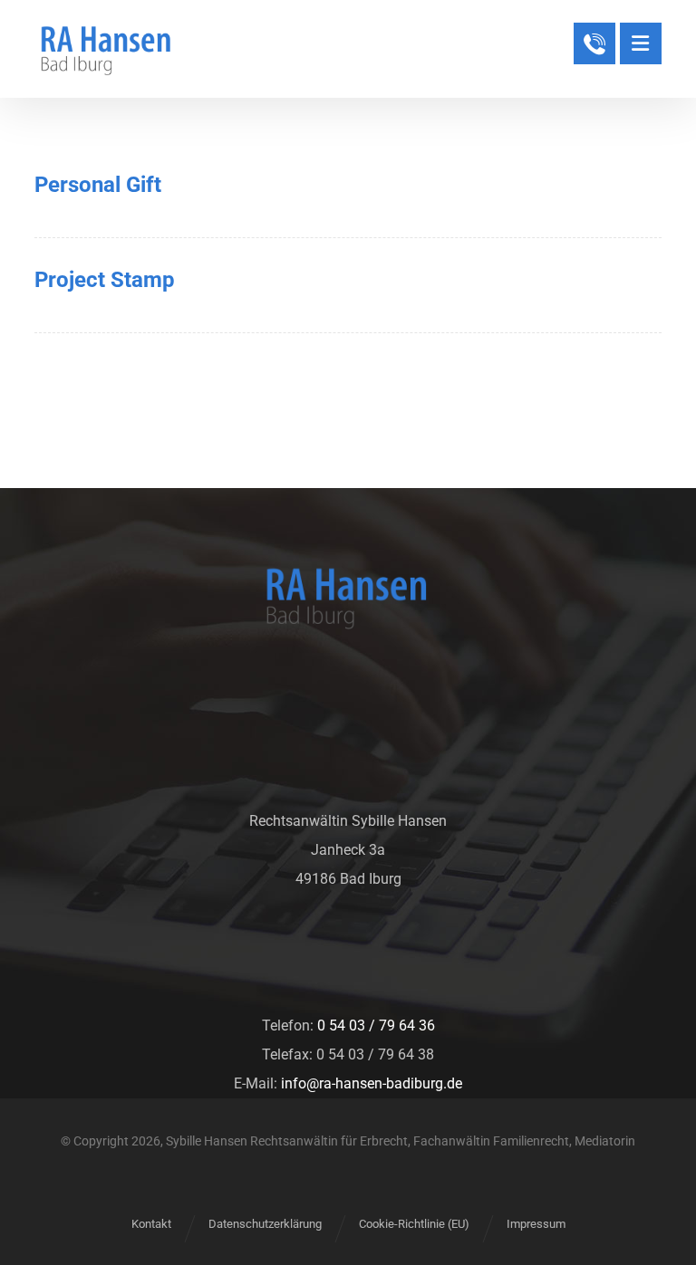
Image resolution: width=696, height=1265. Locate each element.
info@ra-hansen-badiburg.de (371, 1083)
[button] (641, 43)
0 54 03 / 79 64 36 (376, 1025)
